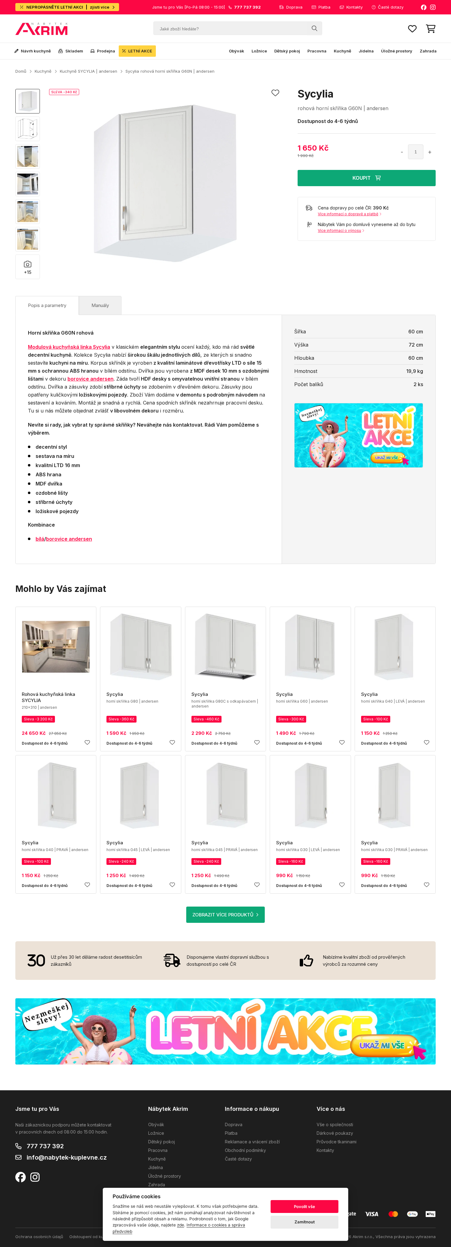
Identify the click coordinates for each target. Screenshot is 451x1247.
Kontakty (354, 7)
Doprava (294, 7)
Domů (20, 71)
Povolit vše (304, 1206)
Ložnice (259, 50)
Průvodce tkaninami (337, 1141)
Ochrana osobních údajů (39, 1236)
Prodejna (106, 50)
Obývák (236, 50)
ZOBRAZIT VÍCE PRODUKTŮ (222, 915)
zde (180, 1224)
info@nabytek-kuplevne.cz (67, 1157)
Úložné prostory (396, 50)
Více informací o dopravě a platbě (348, 214)
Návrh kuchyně (36, 50)
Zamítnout (305, 1221)
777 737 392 (45, 1146)
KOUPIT (362, 178)
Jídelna (366, 50)
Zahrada (428, 50)
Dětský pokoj (287, 50)
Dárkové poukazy (335, 1133)
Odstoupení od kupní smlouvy (97, 1236)
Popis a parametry (47, 305)
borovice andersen (69, 539)
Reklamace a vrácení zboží (252, 1141)
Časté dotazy (390, 7)
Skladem (74, 50)
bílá (40, 539)
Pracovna (316, 50)
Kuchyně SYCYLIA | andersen (88, 71)
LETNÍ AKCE (140, 50)
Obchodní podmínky (245, 1150)
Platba (324, 7)
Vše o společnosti (335, 1124)
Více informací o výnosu (339, 230)
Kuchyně (342, 50)
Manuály (100, 305)
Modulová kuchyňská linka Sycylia (69, 347)
